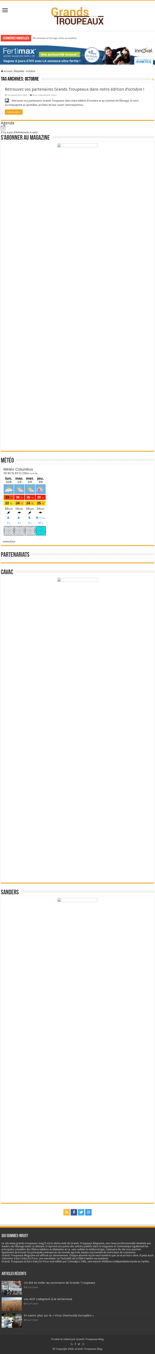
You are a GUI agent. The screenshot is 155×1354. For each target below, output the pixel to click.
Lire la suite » (13, 112)
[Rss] (66, 1212)
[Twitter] (81, 1212)
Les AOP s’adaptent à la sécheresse (48, 1299)
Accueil (7, 71)
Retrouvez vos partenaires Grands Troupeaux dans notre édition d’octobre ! (74, 89)
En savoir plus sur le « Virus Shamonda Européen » (59, 1315)
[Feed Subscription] (153, 79)
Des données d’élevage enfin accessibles (55, 38)
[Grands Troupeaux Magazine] (78, 15)
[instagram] (88, 1212)
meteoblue (9, 541)
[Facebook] (74, 1212)
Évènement (44, 95)
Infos (54, 95)
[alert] (77, 129)
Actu (34, 95)
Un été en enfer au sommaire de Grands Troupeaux (59, 1283)
